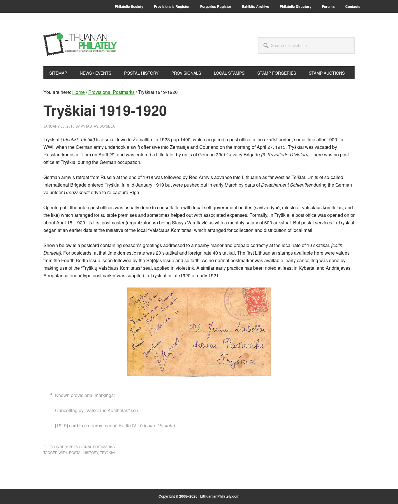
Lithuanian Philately (82, 44)
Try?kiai (107, 452)
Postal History (83, 452)
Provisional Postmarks (92, 446)
